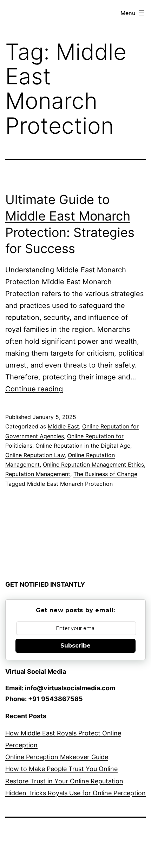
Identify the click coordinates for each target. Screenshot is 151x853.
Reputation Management (37, 473)
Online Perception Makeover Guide (56, 757)
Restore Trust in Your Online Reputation (64, 781)
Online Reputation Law (35, 455)
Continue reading (34, 389)
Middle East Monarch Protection (70, 483)
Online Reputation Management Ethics (93, 464)
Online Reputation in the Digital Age (82, 445)
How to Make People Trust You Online (61, 768)
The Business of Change (105, 473)
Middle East (63, 426)
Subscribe (75, 645)
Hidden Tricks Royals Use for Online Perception (75, 793)
